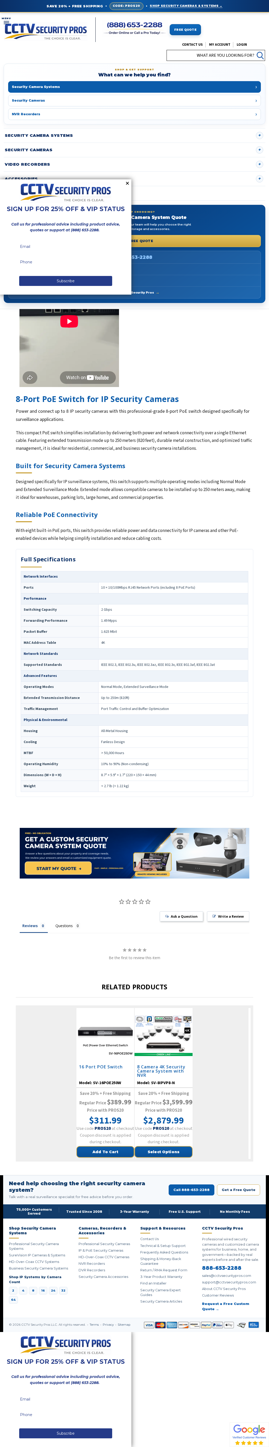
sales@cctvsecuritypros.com (226, 1276)
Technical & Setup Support (163, 1246)
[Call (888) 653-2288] (135, 28)
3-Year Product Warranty (161, 1277)
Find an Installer (153, 1283)
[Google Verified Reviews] (249, 1434)
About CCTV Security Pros (134, 292)
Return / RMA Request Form (163, 1270)
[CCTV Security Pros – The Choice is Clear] (45, 31)
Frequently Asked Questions (164, 1252)
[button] (268, 1444)
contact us (192, 44)
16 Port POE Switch (101, 1067)
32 (63, 1290)
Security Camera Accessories (103, 1277)
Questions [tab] (64, 925)
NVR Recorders (92, 1264)
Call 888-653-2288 (191, 1190)
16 (43, 1290)
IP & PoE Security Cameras (101, 1250)
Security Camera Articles (161, 1301)
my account (219, 44)
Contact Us (149, 1239)
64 (13, 1300)
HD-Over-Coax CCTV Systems (34, 1262)
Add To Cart (105, 1152)
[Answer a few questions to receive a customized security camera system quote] (134, 853)
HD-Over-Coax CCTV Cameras (104, 1257)
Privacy (109, 1324)
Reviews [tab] (30, 925)
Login (242, 44)
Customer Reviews (218, 1295)
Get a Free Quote (134, 241)
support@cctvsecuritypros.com (229, 1282)
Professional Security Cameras (104, 1244)
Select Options (163, 1152)
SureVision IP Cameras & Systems (37, 1255)
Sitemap (124, 1324)
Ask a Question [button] (184, 916)
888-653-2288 (134, 257)
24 (53, 1290)
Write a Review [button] (231, 916)
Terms (95, 1324)
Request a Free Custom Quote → (225, 1306)
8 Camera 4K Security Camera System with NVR (161, 1071)
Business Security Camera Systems (38, 1268)
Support (16, 193)
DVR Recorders (92, 1270)
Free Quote (185, 30)
